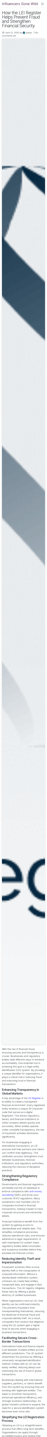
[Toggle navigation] (42, 3)
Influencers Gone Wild (18, 4)
